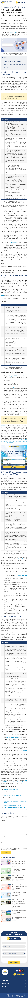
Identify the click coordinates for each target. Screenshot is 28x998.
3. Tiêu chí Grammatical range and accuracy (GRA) (14, 65)
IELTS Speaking (15, 6)
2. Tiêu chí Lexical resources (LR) (10, 63)
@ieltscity (3, 425)
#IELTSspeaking (17, 441)
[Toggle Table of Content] (24, 58)
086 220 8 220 (15, 938)
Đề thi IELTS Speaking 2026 (11, 789)
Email (3, 842)
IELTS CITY (13, 32)
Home (3, 6)
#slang (23, 441)
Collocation (21, 294)
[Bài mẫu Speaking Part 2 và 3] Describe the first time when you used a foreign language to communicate (19, 903)
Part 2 (18, 781)
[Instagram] (22, 970)
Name (3, 836)
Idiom (2, 295)
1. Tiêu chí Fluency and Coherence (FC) (12, 61)
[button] (24, 2)
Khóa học (5, 983)
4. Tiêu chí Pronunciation (9, 67)
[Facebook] (17, 970)
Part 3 (23, 781)
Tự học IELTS (8, 6)
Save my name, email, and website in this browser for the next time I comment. (14, 849)
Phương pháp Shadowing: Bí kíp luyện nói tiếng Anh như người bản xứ (19, 886)
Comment (4, 820)
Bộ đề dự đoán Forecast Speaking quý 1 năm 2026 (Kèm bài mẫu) (19, 894)
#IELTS (3, 441)
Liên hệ (5, 980)
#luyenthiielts (8, 441)
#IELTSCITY (24, 439)
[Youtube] (20, 970)
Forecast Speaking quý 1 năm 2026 (13, 795)
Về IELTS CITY (7, 986)
